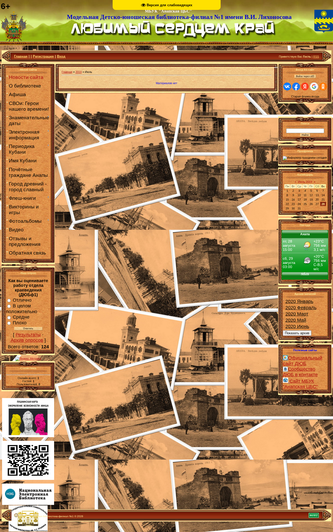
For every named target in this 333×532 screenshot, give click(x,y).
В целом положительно (21, 308)
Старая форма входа (305, 96)
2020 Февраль (300, 307)
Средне (21, 317)
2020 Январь (299, 301)
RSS (316, 56)
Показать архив (297, 333)
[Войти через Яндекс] (305, 86)
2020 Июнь (297, 326)
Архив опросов (27, 340)
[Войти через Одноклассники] (323, 86)
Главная (21, 56)
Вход (61, 56)
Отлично (22, 300)
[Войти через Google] (314, 86)
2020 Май (295, 320)
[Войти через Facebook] (296, 86)
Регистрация (43, 56)
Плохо (20, 322)
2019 (78, 71)
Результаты (28, 334)
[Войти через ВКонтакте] (287, 86)
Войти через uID (305, 76)
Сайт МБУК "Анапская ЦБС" (300, 384)
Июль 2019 (305, 181)
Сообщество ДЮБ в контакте (300, 372)
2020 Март (296, 314)
